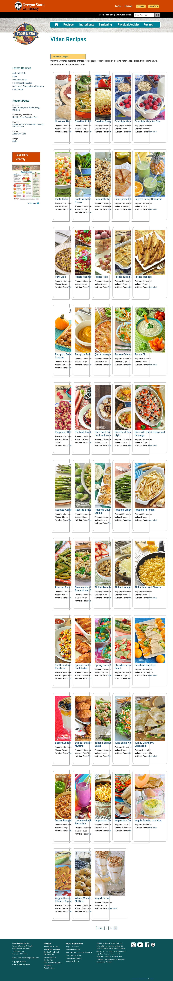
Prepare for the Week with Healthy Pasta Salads (27, 125)
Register (128, 6)
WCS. (152, 979)
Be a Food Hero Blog (73, 955)
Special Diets (48, 960)
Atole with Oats (19, 73)
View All (32, 203)
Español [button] (140, 6)
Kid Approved (49, 954)
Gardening (105, 24)
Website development (140, 979)
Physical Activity (128, 24)
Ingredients (86, 24)
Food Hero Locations (73, 958)
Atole (14, 76)
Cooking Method (50, 957)
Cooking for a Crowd (51, 952)
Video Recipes (49, 968)
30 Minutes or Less (51, 946)
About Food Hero (106, 14)
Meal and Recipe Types (52, 962)
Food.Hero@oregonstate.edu (28, 958)
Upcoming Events (72, 961)
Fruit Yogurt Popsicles (22, 83)
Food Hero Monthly (73, 949)
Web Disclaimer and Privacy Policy (79, 952)
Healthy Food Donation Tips (24, 117)
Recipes (68, 24)
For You (148, 24)
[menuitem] (56, 24)
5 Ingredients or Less (52, 949)
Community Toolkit (123, 14)
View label (152, 131)
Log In (118, 6)
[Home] (25, 33)
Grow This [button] (154, 6)
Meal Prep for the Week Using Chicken (25, 108)
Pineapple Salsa (19, 79)
